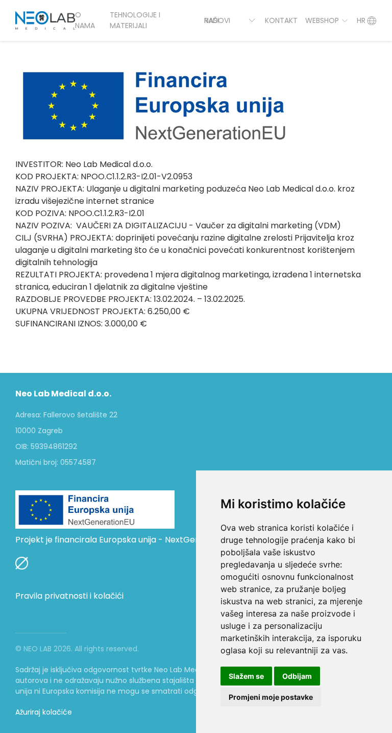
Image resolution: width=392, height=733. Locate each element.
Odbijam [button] (297, 676)
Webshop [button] (322, 20)
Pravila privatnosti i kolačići (69, 596)
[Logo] (45, 20)
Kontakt (281, 20)
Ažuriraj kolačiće (43, 712)
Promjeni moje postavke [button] (271, 697)
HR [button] (361, 20)
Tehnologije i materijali (135, 20)
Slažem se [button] (246, 676)
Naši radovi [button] (217, 20)
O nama (85, 20)
